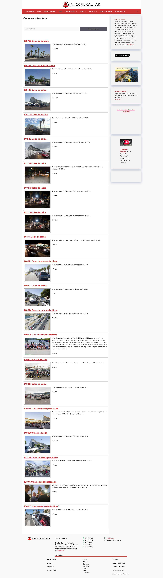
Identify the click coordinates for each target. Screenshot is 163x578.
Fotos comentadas (50, 11)
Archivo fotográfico (119, 563)
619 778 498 (89, 542)
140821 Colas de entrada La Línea (40, 261)
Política (85, 562)
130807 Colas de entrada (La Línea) (41, 506)
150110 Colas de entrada (36, 114)
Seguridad (86, 566)
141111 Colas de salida (35, 237)
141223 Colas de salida (35, 139)
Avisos (39, 11)
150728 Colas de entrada (36, 41)
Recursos (92, 11)
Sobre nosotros (120, 11)
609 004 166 (89, 538)
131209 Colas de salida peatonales (41, 457)
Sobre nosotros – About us (121, 574)
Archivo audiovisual (119, 566)
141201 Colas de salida (35, 163)
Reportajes (50, 566)
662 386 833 (89, 544)
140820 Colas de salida (35, 433)
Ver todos (117, 99)
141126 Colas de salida (35, 188)
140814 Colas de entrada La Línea (40, 310)
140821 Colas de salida (35, 285)
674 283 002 (89, 547)
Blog (60, 11)
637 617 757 (89, 540)
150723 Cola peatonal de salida (39, 65)
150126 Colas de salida (35, 90)
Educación (86, 573)
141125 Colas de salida (35, 212)
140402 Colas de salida (35, 359)
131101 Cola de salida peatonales (40, 482)
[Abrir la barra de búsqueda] (137, 11)
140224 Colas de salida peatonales (41, 408)
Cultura (85, 568)
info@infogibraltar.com (113, 540)
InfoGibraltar (110, 538)
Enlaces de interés (106, 11)
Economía (86, 564)
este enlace (130, 44)
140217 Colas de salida (35, 384)
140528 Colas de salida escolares (40, 334)
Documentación (70, 11)
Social (84, 570)
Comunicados (29, 11)
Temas (82, 11)
